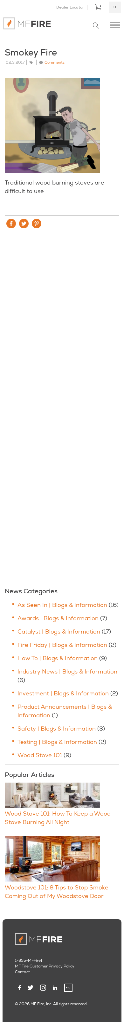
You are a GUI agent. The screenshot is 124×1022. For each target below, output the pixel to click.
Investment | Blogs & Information (63, 693)
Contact (22, 971)
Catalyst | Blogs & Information (58, 631)
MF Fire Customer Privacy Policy (44, 966)
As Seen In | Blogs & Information (62, 605)
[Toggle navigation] (115, 23)
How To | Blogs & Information (57, 658)
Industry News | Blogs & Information (67, 671)
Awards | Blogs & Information (58, 618)
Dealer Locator (70, 7)
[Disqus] (62, 323)
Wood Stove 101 (39, 755)
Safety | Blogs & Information (56, 728)
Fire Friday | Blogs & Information (62, 644)
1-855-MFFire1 (28, 960)
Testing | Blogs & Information (57, 741)
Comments (55, 62)
